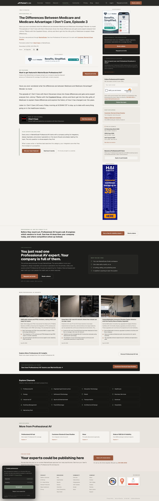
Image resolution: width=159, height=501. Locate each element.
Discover (55, 3)
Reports (58, 482)
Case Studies (60, 480)
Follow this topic (121, 102)
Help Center (59, 491)
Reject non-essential (19, 491)
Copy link (28, 49)
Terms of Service (119, 498)
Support (91, 491)
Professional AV (25, 13)
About (97, 3)
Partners (91, 487)
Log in (111, 3)
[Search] (106, 2)
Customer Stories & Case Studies (115, 113)
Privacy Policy (110, 498)
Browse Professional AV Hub (129, 354)
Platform (47, 3)
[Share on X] (34, 49)
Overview (40, 3)
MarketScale (43, 37)
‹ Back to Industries (24, 10)
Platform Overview (44, 477)
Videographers (76, 482)
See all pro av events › (110, 142)
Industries (65, 3)
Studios (58, 484)
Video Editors (76, 480)
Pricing (85, 3)
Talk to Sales (92, 482)
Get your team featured (31, 151)
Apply (74, 489)
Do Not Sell (126, 498)
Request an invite (122, 3)
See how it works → (109, 72)
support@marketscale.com (112, 99)
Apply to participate (121, 158)
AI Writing (42, 480)
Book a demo (121, 46)
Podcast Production (45, 484)
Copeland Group (55, 97)
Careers (91, 484)
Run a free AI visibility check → (112, 233)
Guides (74, 487)
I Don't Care (36, 43)
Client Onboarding (61, 489)
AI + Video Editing (44, 482)
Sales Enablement (44, 487)
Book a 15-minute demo (103, 458)
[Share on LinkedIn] (37, 49)
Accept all (19, 487)
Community (76, 3)
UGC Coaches (76, 484)
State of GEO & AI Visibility (113, 118)
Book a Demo (92, 489)
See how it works (49, 151)
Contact (91, 480)
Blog (91, 3)
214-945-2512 (130, 97)
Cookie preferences (135, 498)
